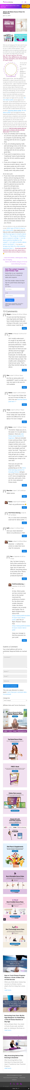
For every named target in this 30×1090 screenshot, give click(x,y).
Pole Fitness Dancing (14, 513)
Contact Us (14, 1079)
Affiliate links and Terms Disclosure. (14, 705)
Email (6, 293)
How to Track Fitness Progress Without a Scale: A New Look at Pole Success (14, 977)
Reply (24, 328)
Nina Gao (9, 490)
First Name (8, 286)
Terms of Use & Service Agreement (10, 1077)
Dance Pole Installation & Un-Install (14, 1075)
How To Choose (25, 6)
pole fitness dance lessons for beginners (16, 436)
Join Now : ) (10, 300)
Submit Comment (11, 686)
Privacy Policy (22, 1077)
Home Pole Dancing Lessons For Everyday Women (17, 470)
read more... (8, 990)
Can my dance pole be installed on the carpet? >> (14, 240)
